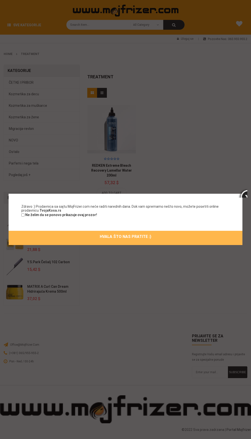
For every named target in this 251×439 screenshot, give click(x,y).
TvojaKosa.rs (50, 210)
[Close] (242, 193)
